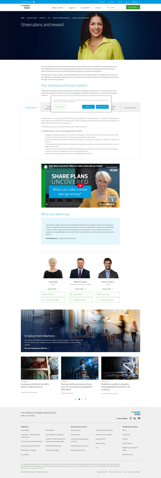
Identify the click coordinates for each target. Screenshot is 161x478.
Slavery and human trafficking (131, 472)
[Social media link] (135, 413)
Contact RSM (132, 7)
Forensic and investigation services (80, 440)
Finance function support (104, 434)
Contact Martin (77, 294)
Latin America (127, 443)
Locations (111, 2)
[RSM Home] (25, 7)
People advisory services (79, 446)
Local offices (25, 430)
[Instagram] (131, 418)
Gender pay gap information (30, 446)
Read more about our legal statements (32, 468)
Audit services (76, 430)
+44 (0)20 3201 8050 (107, 300)
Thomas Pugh (33, 392)
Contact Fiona (49, 294)
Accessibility (50, 430)
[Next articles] (85, 399)
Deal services (75, 434)
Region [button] (136, 2)
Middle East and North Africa (130, 449)
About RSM (85, 8)
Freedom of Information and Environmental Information (55, 440)
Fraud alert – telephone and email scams (30, 435)
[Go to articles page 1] (79, 399)
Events (120, 2)
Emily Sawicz (113, 393)
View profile (52, 289)
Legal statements (102, 472)
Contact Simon (105, 294)
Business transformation (104, 430)
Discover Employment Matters (36, 348)
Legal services (101, 439)
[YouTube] (139, 418)
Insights (72, 8)
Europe (124, 439)
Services (42, 18)
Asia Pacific (126, 434)
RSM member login (52, 450)
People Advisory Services (61, 18)
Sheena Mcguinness (67, 393)
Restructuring (100, 443)
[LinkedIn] (135, 418)
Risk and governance (78, 450)
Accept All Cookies (102, 106)
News (127, 2)
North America (127, 454)
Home (22, 18)
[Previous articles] (75, 399)
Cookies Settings (59, 106)
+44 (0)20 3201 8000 (52, 300)
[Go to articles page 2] (82, 399)
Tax (49, 18)
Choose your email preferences (31, 441)
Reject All (88, 106)
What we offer (57, 8)
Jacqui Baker (24, 392)
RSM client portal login (28, 450)
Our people (101, 2)
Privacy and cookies (115, 472)
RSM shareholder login (53, 446)
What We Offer (32, 18)
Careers (98, 8)
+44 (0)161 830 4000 (79, 300)
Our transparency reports (54, 434)
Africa (124, 430)
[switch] (35, 2)
